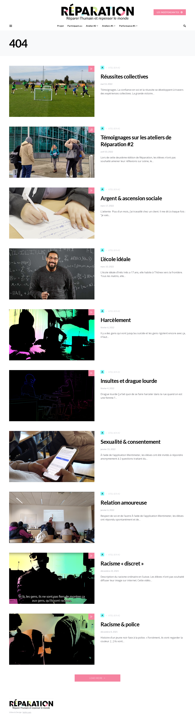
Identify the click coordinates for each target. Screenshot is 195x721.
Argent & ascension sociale (131, 198)
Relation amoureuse (124, 502)
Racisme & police (120, 624)
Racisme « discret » (122, 563)
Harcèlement (116, 320)
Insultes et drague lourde (129, 380)
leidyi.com (27, 712)
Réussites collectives (124, 76)
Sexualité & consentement (130, 441)
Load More (95, 678)
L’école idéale (115, 259)
